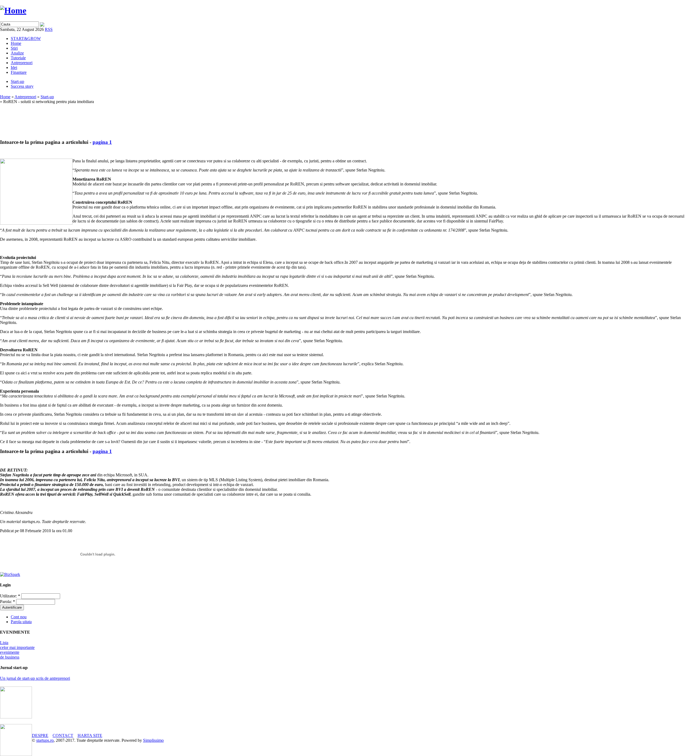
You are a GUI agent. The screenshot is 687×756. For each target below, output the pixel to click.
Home (16, 43)
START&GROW (26, 38)
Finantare (19, 72)
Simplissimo (153, 740)
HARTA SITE (90, 735)
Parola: (7, 601)
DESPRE (40, 735)
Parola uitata (21, 621)
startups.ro (45, 740)
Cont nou (19, 617)
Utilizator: (10, 596)
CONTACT (63, 735)
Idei (14, 67)
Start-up (17, 81)
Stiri (14, 48)
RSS (49, 29)
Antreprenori (21, 62)
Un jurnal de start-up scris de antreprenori (35, 678)
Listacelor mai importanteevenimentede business (17, 649)
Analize (17, 53)
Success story (22, 86)
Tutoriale (18, 58)
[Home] (13, 10)
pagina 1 (102, 142)
